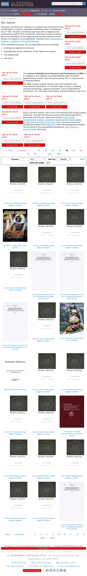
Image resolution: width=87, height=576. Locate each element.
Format (15, 159)
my (41, 14)
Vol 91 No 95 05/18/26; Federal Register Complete (15, 433)
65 (28, 153)
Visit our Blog (32, 570)
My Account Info (65, 562)
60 (53, 150)
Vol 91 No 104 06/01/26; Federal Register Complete (43, 204)
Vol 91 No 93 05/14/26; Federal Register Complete (43, 391)
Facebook (47, 570)
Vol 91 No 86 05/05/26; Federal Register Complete (15, 477)
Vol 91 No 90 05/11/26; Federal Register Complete (15, 519)
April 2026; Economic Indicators (15, 389)
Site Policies (19, 562)
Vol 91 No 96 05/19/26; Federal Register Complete (43, 433)
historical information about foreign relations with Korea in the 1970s (52, 120)
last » (59, 153)
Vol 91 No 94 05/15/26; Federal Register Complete (72, 391)
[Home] (18, 5)
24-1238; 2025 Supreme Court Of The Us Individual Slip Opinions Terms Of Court (71, 296)
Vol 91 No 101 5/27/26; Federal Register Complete (72, 204)
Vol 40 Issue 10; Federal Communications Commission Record (71, 434)
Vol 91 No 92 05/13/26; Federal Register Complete (43, 340)
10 (77, 534)
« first (10, 150)
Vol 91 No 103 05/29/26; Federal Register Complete (15, 204)
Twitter (50, 570)
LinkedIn (64, 570)
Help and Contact (41, 562)
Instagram (54, 570)
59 (46, 150)
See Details (43, 548)
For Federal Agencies (41, 566)
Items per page (36, 162)
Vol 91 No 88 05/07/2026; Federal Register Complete (43, 477)
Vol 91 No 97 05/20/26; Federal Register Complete (43, 247)
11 (84, 534)
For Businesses (15, 566)
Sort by (52, 159)
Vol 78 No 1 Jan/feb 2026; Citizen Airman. (15, 247)
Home (3, 18)
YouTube (57, 570)
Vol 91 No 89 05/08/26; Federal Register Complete (72, 477)
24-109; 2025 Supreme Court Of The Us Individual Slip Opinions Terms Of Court (43, 296)
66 (35, 153)
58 (39, 150)
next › (50, 153)
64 (81, 150)
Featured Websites (69, 566)
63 (74, 150)
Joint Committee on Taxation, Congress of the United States (32, 40)
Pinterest (61, 570)
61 (60, 150)
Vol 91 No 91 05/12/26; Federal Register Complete (43, 519)
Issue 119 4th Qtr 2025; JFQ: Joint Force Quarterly (71, 339)
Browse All (9, 11)
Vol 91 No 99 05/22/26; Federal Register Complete (15, 289)
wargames (49, 119)
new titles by (16, 14)
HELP (52, 14)
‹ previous (22, 150)
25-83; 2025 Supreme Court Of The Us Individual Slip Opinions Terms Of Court (15, 347)
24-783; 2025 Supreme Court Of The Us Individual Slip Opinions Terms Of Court (72, 527)
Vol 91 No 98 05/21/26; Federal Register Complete (72, 247)
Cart (59, 14)
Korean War (50, 124)
